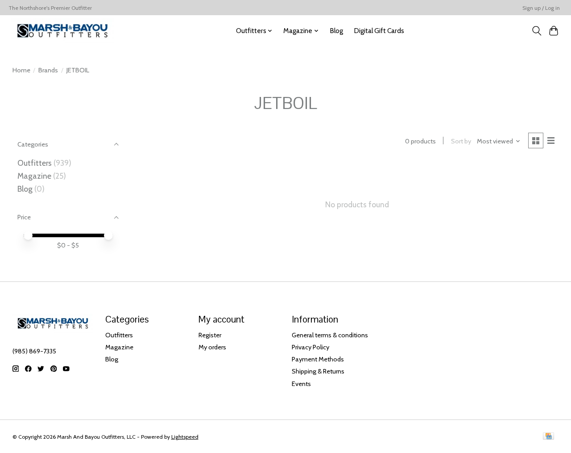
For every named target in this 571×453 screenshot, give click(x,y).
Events (301, 384)
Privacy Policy (310, 347)
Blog (336, 30)
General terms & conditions (330, 335)
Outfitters (34, 163)
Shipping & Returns (318, 371)
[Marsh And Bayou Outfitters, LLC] (62, 30)
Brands (48, 70)
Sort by (461, 141)
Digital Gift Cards (379, 30)
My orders (212, 347)
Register (210, 335)
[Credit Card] (548, 436)
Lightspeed (185, 436)
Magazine (34, 175)
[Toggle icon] (536, 31)
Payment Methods (318, 359)
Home (21, 70)
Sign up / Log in (541, 7)
